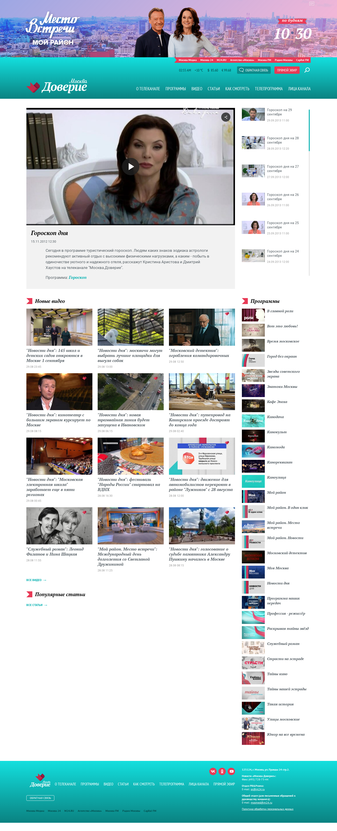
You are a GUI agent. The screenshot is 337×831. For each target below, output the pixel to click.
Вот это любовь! (282, 326)
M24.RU (222, 60)
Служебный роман (283, 643)
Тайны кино (277, 673)
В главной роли (280, 310)
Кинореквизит (280, 462)
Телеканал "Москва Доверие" (56, 85)
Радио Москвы (284, 60)
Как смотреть (237, 88)
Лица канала (299, 88)
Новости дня (278, 583)
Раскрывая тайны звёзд (288, 628)
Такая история (280, 704)
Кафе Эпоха (277, 401)
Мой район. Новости (285, 537)
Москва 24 (206, 60)
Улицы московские (283, 719)
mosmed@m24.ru (261, 802)
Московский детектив (287, 552)
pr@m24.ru (258, 789)
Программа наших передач (283, 601)
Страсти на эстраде (285, 658)
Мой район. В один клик (287, 507)
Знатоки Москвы (282, 386)
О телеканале (148, 88)
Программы (176, 88)
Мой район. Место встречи (283, 525)
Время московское (283, 341)
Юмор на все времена (286, 734)
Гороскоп (78, 277)
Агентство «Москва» (242, 60)
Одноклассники (222, 771)
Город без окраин (282, 356)
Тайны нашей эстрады (287, 688)
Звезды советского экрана (283, 374)
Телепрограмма (269, 88)
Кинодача (275, 416)
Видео (196, 88)
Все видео (33, 580)
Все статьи (34, 605)
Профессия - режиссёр (286, 613)
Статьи (214, 88)
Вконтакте (213, 771)
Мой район (276, 492)
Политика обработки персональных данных (267, 809)
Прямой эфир (287, 70)
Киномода (276, 447)
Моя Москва (278, 567)
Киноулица (276, 477)
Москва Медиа (188, 60)
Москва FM (264, 60)
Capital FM (302, 60)
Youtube (231, 771)
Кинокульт (277, 431)
